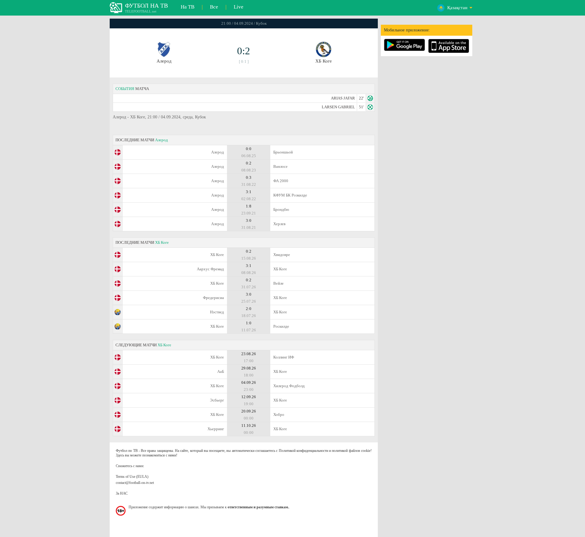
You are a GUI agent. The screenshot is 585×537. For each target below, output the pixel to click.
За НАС (122, 493)
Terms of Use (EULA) (132, 476)
